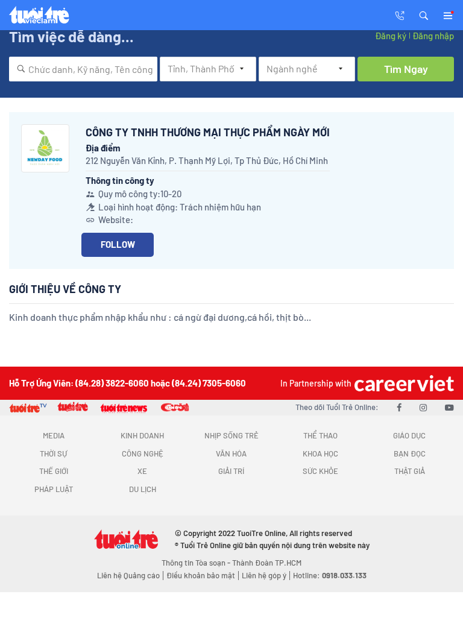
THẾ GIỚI (53, 471)
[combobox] (83, 69)
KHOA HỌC (320, 453)
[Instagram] (423, 407)
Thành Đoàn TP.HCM (266, 562)
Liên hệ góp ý (264, 575)
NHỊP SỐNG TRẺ (231, 435)
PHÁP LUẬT (53, 489)
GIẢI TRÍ (231, 471)
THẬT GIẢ (409, 471)
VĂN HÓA (231, 453)
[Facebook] (399, 407)
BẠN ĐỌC (410, 453)
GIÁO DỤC (409, 435)
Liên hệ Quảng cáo (128, 575)
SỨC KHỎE (320, 471)
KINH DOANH (142, 435)
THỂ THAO (320, 435)
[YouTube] (449, 407)
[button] (424, 14)
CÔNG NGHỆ (142, 453)
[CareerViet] (402, 383)
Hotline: (330, 575)
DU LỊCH (142, 489)
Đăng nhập (433, 35)
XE (142, 471)
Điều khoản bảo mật (200, 575)
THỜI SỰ (53, 453)
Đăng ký (390, 35)
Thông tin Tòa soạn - (197, 562)
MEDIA (54, 435)
